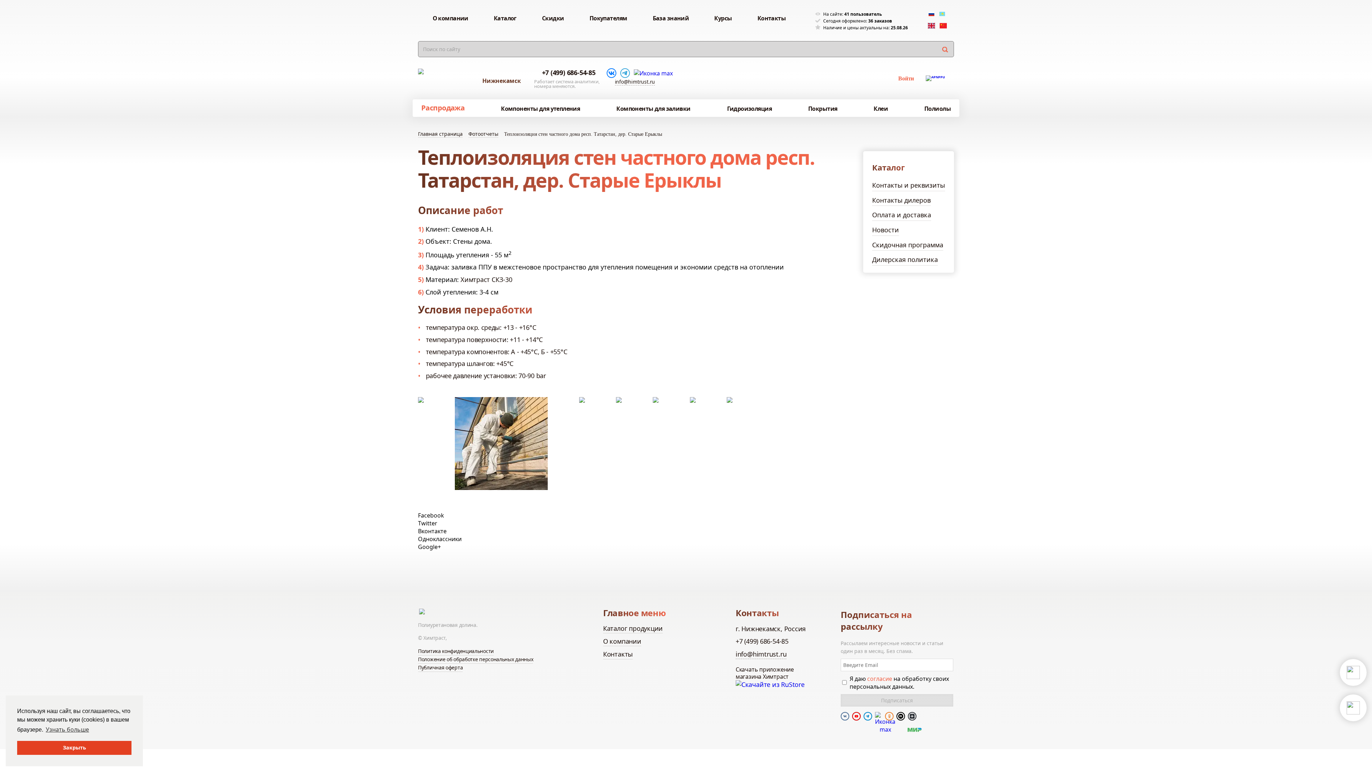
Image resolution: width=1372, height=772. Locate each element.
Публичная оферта (440, 667)
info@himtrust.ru (635, 81)
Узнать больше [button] (67, 729)
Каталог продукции (633, 628)
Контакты (618, 654)
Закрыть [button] (74, 747)
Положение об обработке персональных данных (475, 659)
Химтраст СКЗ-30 (486, 279)
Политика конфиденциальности (456, 651)
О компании (622, 641)
